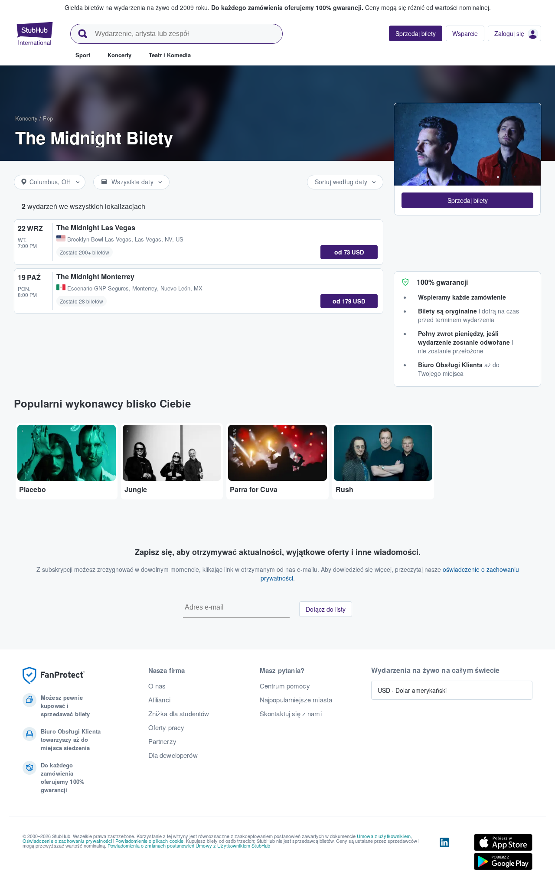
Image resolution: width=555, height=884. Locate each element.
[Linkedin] (444, 853)
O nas (157, 685)
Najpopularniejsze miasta (296, 699)
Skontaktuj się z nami (291, 713)
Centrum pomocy (285, 685)
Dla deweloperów (173, 755)
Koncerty (26, 118)
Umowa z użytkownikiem (384, 835)
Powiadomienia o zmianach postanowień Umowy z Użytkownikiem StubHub (189, 845)
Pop (48, 118)
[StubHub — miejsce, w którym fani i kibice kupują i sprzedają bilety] (35, 33)
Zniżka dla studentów (178, 713)
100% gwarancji (442, 282)
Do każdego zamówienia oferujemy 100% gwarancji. (287, 7)
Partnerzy (162, 741)
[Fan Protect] (54, 676)
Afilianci (159, 699)
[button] (467, 200)
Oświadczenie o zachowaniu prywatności (67, 840)
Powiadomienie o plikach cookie (149, 840)
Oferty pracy (166, 727)
